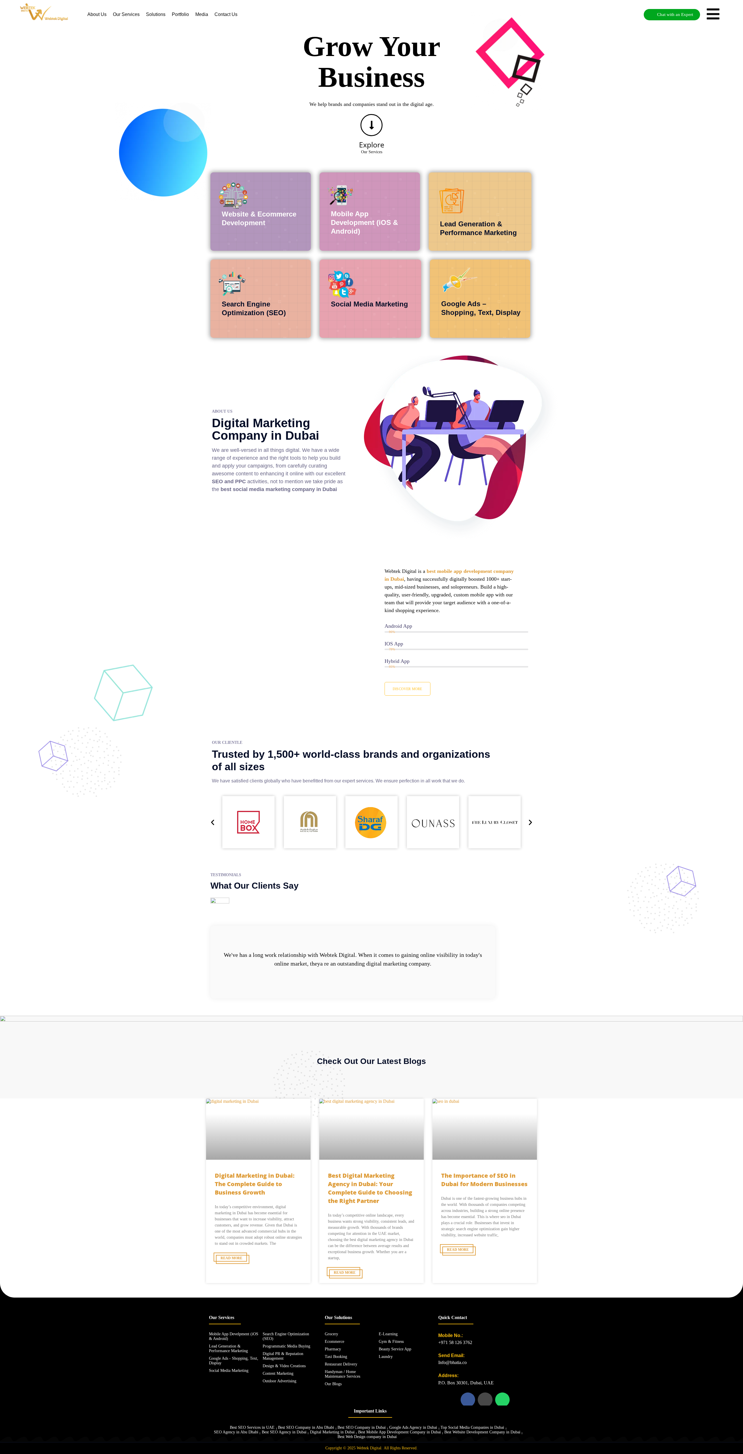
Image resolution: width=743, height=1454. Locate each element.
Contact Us (225, 14)
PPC (240, 481)
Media (201, 14)
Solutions (155, 14)
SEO (217, 481)
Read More (231, 1258)
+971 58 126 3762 (455, 1342)
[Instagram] (485, 1399)
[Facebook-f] (468, 1399)
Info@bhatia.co (452, 1362)
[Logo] (44, 11)
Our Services (126, 14)
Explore (371, 144)
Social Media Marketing (369, 304)
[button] (212, 822)
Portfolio (180, 14)
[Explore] (371, 125)
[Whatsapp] (502, 1399)
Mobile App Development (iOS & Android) (364, 222)
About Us (97, 14)
